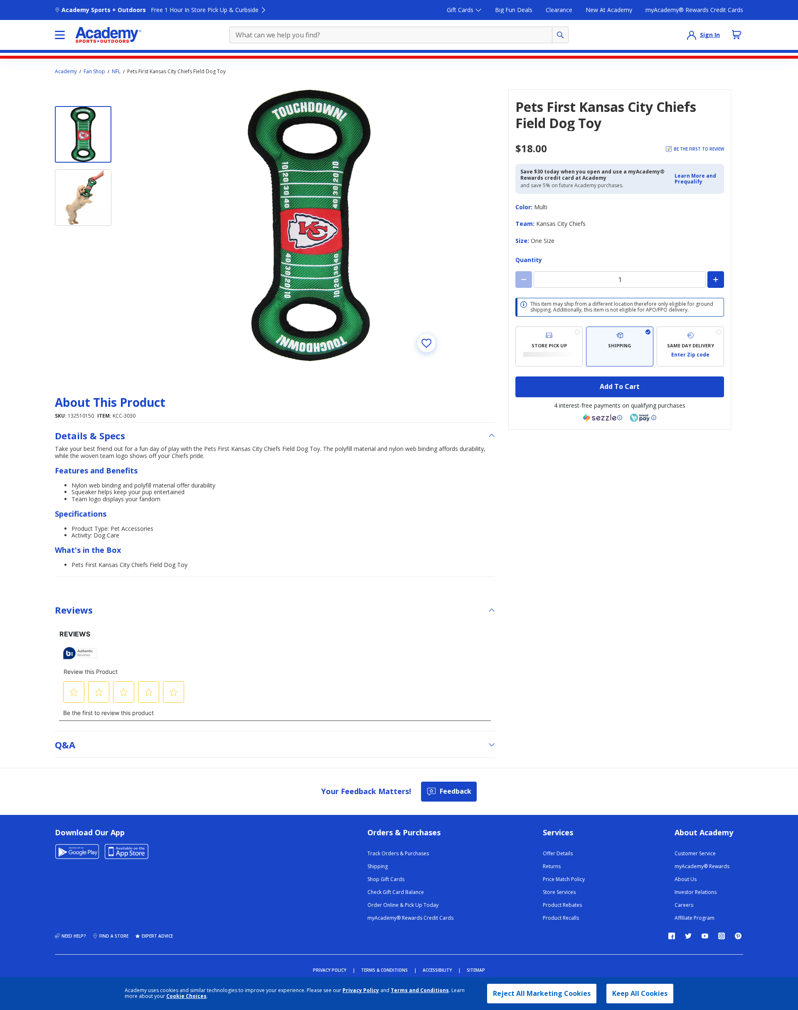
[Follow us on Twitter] (688, 936)
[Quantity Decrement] (523, 279)
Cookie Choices (186, 996)
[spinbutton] (620, 279)
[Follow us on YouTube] (705, 936)
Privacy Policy (360, 990)
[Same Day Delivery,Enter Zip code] (690, 346)
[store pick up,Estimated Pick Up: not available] (549, 346)
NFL (116, 71)
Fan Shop (94, 71)
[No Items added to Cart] (736, 34)
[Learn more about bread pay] (643, 418)
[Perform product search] (560, 35)
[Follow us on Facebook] (672, 936)
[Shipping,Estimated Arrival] (619, 346)
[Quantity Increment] (715, 279)
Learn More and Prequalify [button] (695, 178)
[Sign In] (691, 35)
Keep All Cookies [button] (639, 993)
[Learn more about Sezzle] (602, 418)
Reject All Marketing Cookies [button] (542, 993)
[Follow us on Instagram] (722, 936)
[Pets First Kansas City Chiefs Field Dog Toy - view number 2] (83, 197)
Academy (66, 71)
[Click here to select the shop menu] (60, 35)
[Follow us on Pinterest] (738, 936)
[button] (697, 179)
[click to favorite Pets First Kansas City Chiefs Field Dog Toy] (426, 343)
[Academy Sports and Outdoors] (108, 35)
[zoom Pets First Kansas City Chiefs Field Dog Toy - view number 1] (309, 225)
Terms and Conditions (420, 990)
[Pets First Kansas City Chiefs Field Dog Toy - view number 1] (83, 134)
